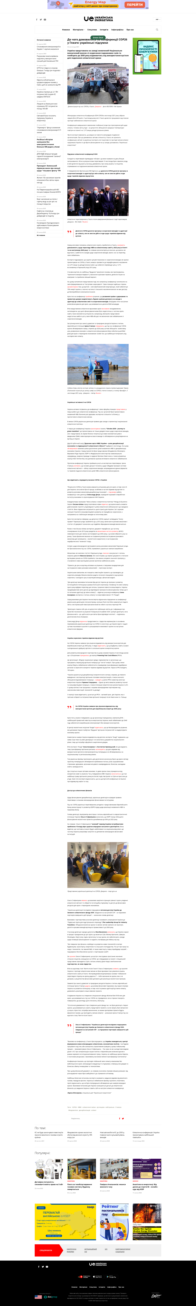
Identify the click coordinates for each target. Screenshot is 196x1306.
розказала (111, 932)
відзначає (83, 621)
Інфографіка (117, 29)
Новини (66, 29)
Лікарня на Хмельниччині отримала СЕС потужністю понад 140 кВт (47, 106)
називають (121, 245)
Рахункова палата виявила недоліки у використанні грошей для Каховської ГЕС (47, 58)
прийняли (89, 296)
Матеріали (78, 29)
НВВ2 (79, 1107)
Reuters (85, 222)
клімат (93, 1110)
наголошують (100, 749)
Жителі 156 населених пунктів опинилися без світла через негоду (48, 180)
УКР (157, 19)
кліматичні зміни (89, 1107)
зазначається (116, 774)
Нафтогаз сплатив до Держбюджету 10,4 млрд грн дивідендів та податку (48, 213)
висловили (105, 309)
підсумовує (112, 492)
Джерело (98, 106)
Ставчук (118, 1107)
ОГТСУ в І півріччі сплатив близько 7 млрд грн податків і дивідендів (48, 70)
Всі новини (41, 235)
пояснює (106, 553)
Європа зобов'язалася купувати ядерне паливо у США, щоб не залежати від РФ (49, 82)
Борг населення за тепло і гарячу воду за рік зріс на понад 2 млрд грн (47, 201)
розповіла (76, 466)
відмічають (102, 646)
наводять (98, 680)
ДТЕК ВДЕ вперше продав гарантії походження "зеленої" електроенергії (49, 156)
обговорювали (72, 448)
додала (87, 986)
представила (120, 409)
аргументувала (72, 287)
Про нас (130, 29)
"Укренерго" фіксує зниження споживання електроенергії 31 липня (49, 130)
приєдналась (84, 655)
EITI (106, 1249)
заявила (116, 969)
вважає (84, 900)
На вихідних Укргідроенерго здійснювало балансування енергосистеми (48, 225)
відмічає (105, 504)
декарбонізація (84, 1110)
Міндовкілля (73, 1110)
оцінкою (72, 956)
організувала (95, 429)
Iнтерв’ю (104, 29)
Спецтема (92, 29)
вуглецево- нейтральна (105, 1107)
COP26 (74, 1107)
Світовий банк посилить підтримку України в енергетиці (46, 118)
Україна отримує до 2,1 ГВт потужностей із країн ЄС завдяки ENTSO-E (47, 94)
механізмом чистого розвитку (107, 531)
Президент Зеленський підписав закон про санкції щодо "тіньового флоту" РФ (49, 168)
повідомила (100, 326)
